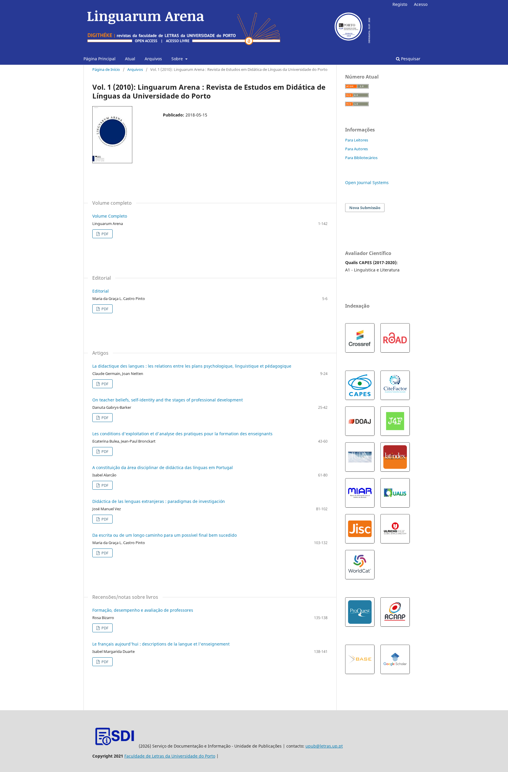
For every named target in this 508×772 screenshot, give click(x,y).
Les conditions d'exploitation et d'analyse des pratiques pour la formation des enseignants (182, 433)
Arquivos (153, 58)
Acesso (420, 4)
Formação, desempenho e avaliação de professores (142, 610)
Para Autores (356, 148)
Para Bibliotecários (361, 157)
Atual (130, 58)
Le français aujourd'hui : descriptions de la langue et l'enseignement (161, 644)
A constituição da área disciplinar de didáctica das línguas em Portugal (162, 467)
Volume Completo (109, 216)
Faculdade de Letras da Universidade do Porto (169, 756)
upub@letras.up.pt (324, 746)
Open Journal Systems (367, 182)
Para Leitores (356, 140)
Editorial (100, 291)
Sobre (177, 58)
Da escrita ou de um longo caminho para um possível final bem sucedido (164, 535)
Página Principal (99, 58)
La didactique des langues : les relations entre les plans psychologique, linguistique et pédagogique (191, 366)
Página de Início (106, 69)
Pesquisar (410, 58)
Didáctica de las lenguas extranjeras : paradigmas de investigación (158, 501)
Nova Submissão (364, 207)
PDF (104, 233)
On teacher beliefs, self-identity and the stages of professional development (167, 400)
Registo (399, 4)
